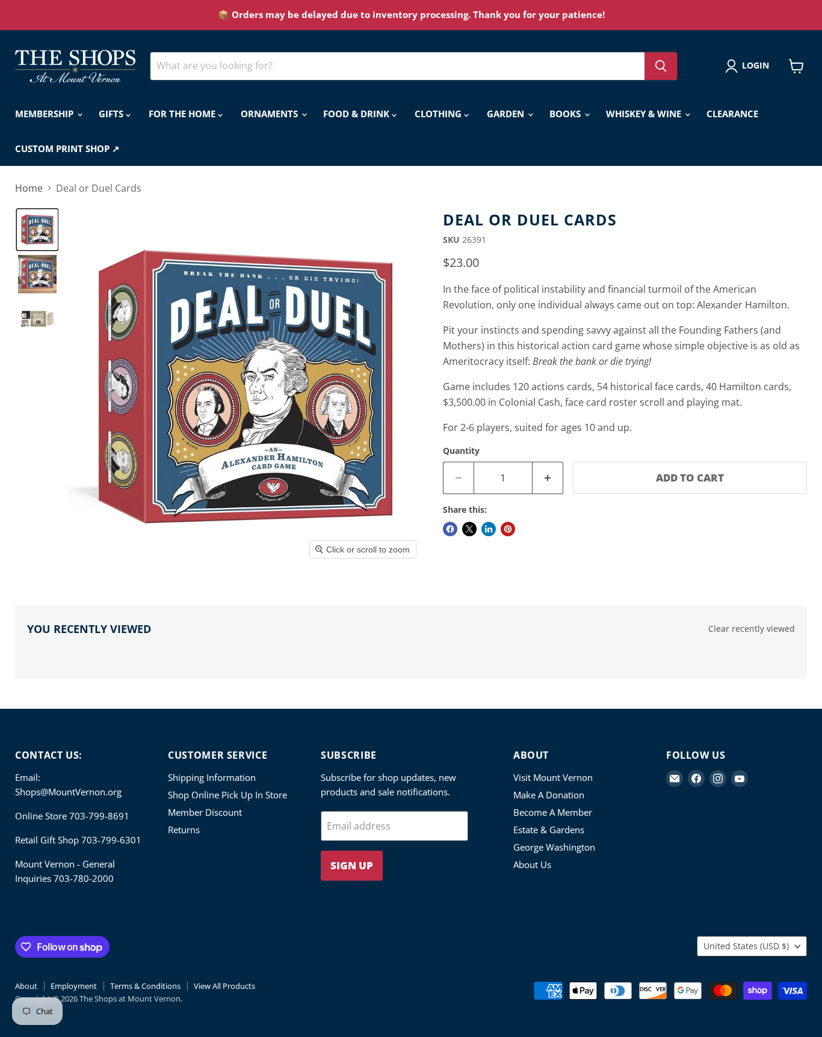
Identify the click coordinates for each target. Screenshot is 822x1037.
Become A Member (552, 812)
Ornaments (270, 114)
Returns (184, 830)
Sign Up (351, 865)
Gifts (112, 114)
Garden (507, 114)
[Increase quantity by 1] (548, 478)
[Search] (660, 66)
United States (746, 946)
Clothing (439, 114)
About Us (532, 864)
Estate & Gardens (548, 830)
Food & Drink (357, 114)
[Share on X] (469, 529)
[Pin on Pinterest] (508, 529)
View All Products (224, 985)
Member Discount (205, 812)
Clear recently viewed (751, 629)
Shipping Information (212, 777)
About (26, 985)
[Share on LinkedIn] (488, 529)
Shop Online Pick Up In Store (227, 795)
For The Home (183, 114)
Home (29, 188)
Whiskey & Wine (645, 114)
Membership (45, 114)
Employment (74, 985)
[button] (749, 66)
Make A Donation (548, 795)
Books (566, 114)
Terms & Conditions (145, 985)
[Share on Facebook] (450, 529)
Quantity (461, 451)
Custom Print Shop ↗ (67, 148)
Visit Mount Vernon (553, 777)
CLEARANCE (732, 114)
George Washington (554, 847)
